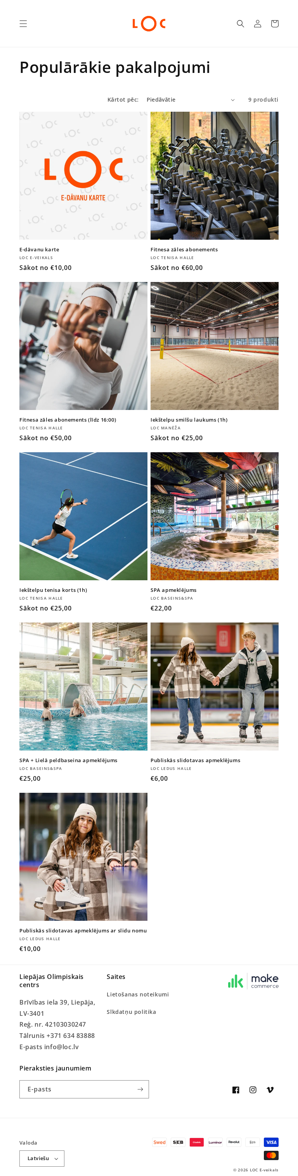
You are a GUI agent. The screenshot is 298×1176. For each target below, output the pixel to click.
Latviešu (38, 1158)
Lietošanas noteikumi (138, 994)
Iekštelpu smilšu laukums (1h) (189, 420)
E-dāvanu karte (39, 249)
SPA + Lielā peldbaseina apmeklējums (68, 760)
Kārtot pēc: (123, 99)
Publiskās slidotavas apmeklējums (195, 760)
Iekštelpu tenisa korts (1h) (53, 590)
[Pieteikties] (140, 1089)
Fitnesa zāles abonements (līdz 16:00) (67, 420)
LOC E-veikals (264, 1170)
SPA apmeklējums (174, 590)
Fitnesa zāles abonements (184, 249)
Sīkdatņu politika (131, 1011)
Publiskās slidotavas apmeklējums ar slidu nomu (83, 930)
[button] (23, 23)
